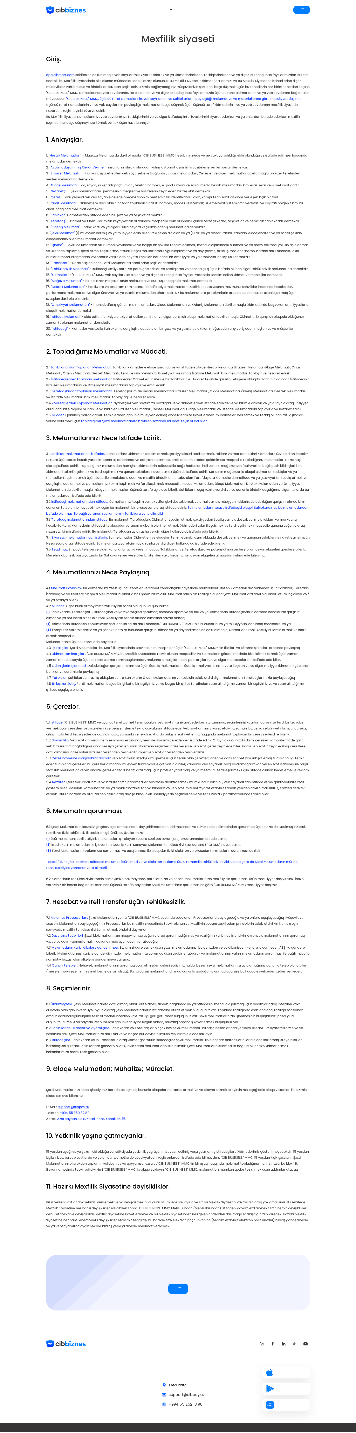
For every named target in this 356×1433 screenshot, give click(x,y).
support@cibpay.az (73, 1107)
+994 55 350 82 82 (74, 1112)
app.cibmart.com (60, 74)
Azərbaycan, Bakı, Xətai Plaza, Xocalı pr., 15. (91, 1118)
